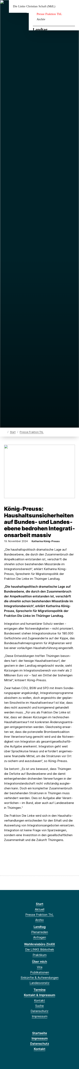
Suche (39, 1006)
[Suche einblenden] (61, 6)
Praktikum (40, 955)
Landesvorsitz (39, 983)
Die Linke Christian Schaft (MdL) (34, 6)
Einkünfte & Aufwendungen (40, 977)
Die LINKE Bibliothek (39, 949)
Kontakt (39, 1000)
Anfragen (39, 937)
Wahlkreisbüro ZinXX (39, 944)
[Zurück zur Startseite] (5, 432)
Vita (39, 967)
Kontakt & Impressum (39, 995)
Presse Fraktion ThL (49, 14)
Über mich (39, 961)
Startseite (39, 1033)
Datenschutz (39, 1011)
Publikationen (39, 972)
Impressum (39, 1016)
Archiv (41, 19)
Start (13, 432)
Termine (40, 990)
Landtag (40, 29)
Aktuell (39, 909)
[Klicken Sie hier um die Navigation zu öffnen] (72, 6)
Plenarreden (39, 932)
